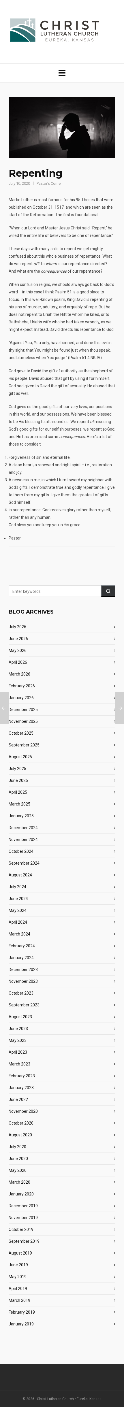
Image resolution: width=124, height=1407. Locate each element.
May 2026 (18, 650)
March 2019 (19, 1300)
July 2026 (17, 627)
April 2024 (18, 922)
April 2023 (18, 1052)
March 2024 (19, 934)
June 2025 (18, 780)
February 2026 (22, 686)
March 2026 (19, 674)
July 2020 (17, 1146)
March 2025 (19, 804)
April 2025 (18, 792)
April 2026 (18, 662)
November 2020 (23, 1111)
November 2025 (23, 721)
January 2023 (21, 1087)
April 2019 (18, 1288)
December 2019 (23, 1206)
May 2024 (18, 910)
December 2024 (23, 827)
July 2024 (17, 886)
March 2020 (19, 1182)
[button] (108, 591)
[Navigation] (62, 73)
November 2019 (23, 1217)
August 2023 (20, 1016)
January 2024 (21, 957)
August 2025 (20, 757)
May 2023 (18, 1040)
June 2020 (18, 1158)
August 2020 (20, 1135)
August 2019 (20, 1253)
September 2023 (24, 1005)
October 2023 (21, 993)
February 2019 (22, 1312)
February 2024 (22, 946)
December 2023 (23, 969)
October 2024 (21, 851)
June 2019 (18, 1265)
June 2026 (18, 638)
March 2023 (19, 1064)
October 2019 (21, 1229)
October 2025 (21, 733)
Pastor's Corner (49, 183)
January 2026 (21, 697)
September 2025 (24, 745)
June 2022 (18, 1099)
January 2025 (21, 816)
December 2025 (23, 709)
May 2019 (18, 1276)
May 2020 (18, 1170)
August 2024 (20, 875)
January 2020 (21, 1194)
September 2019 (24, 1241)
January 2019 (21, 1324)
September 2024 (24, 863)
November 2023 (23, 981)
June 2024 (18, 898)
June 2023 (18, 1028)
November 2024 (23, 839)
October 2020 (21, 1123)
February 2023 (22, 1076)
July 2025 (17, 768)
